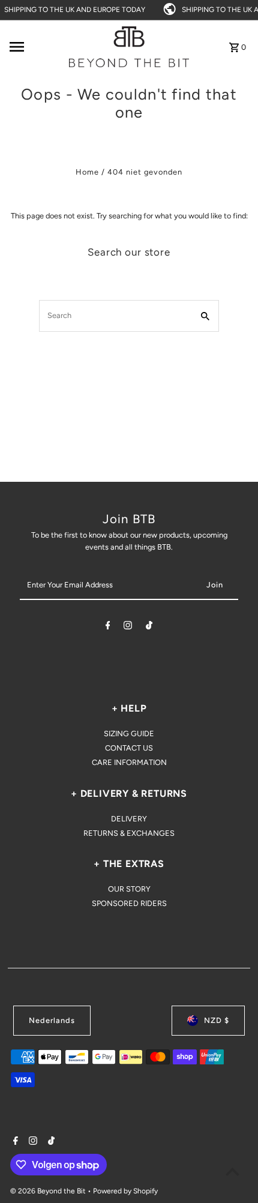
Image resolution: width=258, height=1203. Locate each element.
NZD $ (216, 1020)
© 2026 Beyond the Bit (49, 1191)
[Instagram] (128, 627)
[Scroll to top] (232, 1171)
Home (87, 171)
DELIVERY (129, 818)
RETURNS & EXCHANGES (129, 833)
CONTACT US (129, 747)
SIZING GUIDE (129, 733)
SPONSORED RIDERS (129, 903)
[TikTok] (149, 627)
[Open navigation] (35, 47)
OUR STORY (129, 888)
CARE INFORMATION (129, 762)
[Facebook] (108, 627)
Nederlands (52, 1020)
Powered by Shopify (125, 1191)
